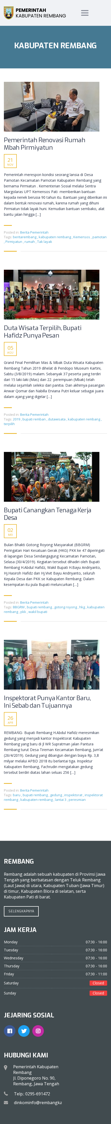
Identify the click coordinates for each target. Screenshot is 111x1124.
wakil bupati (37, 611)
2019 (17, 419)
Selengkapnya (21, 911)
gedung (56, 795)
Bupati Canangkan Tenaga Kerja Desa (47, 514)
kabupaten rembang (55, 237)
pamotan (99, 237)
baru (17, 795)
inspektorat (73, 795)
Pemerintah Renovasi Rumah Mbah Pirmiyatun (44, 144)
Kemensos (82, 237)
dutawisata (57, 419)
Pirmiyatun (14, 241)
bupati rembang (40, 607)
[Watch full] (51, 107)
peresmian (77, 799)
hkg (82, 607)
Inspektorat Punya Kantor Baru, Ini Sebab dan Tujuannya (47, 702)
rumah (30, 241)
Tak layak (44, 241)
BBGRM (19, 607)
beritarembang (25, 237)
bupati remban (34, 419)
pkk (23, 611)
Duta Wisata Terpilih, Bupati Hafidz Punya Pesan (42, 331)
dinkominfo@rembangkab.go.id (44, 1102)
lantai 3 (61, 799)
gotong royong (66, 607)
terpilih (9, 423)
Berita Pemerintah (34, 232)
